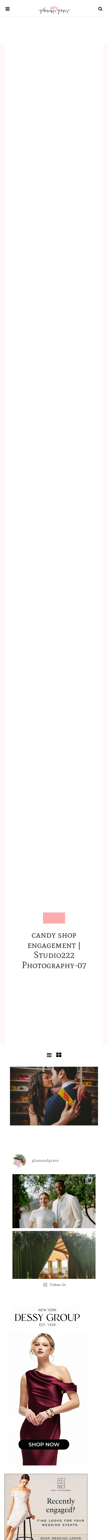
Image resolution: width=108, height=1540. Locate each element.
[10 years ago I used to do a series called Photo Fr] (54, 1215)
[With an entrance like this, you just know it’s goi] (54, 1272)
